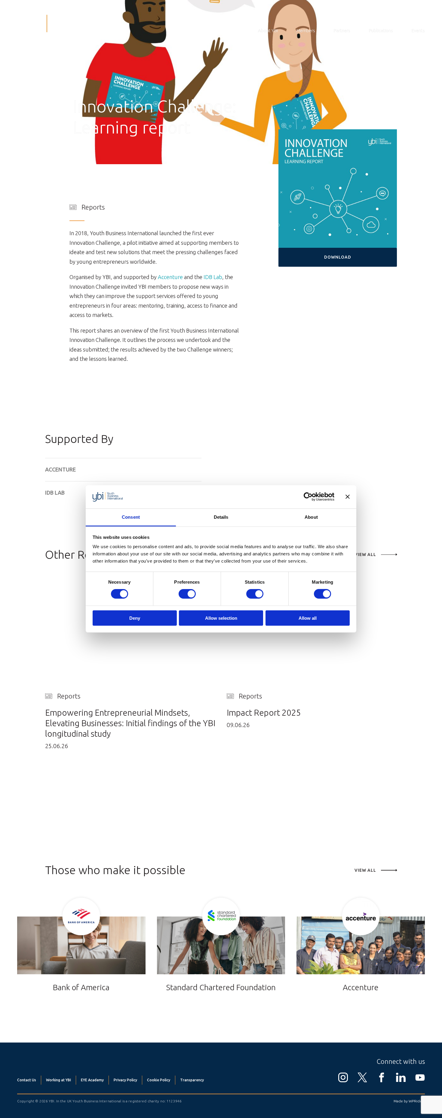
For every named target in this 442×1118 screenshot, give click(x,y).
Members (305, 30)
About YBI (268, 30)
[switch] (187, 594)
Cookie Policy (158, 1080)
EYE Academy (92, 1080)
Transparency (192, 1080)
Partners (342, 30)
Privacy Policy (125, 1080)
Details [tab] (221, 517)
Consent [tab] (131, 517)
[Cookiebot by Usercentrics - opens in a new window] (308, 496)
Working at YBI (58, 1080)
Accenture (170, 277)
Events (418, 30)
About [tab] (311, 517)
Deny (134, 618)
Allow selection (221, 618)
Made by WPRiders (409, 1101)
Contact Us (26, 1080)
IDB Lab (213, 277)
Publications (381, 30)
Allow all (308, 618)
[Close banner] (347, 497)
